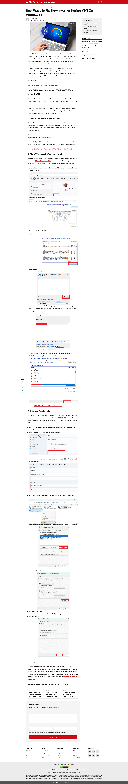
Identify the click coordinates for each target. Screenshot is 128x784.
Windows (28, 750)
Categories (75, 753)
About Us (56, 764)
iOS (27, 757)
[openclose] (23, 2)
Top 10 (72, 2)
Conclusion (86, 32)
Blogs (74, 750)
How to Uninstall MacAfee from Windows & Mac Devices (89, 59)
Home (27, 7)
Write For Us (75, 755)
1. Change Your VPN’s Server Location (90, 24)
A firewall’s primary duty (43, 161)
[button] (98, 2)
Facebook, (66, 676)
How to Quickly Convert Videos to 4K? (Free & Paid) (35, 694)
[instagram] (93, 751)
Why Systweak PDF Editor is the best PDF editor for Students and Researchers (92, 42)
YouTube (33, 679)
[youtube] (89, 755)
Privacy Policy (63, 764)
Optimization (45, 750)
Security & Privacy (46, 755)
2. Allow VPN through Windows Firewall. (91, 27)
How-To (31, 7)
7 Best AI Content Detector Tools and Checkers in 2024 (91, 46)
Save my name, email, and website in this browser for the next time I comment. (48, 732)
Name (30, 725)
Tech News (85, 2)
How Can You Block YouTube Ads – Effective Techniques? (90, 55)
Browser (43, 757)
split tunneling (61, 418)
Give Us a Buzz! (76, 757)
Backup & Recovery (46, 753)
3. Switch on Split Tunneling (90, 30)
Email (55, 725)
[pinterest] (22, 387)
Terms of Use (71, 764)
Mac (27, 753)
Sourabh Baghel (34, 18)
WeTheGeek (32, 2)
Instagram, (73, 676)
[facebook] (22, 381)
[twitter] (22, 384)
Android (28, 755)
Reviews (78, 2)
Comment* (31, 713)
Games (58, 750)
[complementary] (22, 393)
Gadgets (59, 753)
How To (66, 2)
